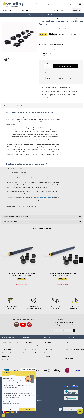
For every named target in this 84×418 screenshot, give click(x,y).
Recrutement (47, 356)
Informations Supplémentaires (16, 217)
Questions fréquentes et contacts (11, 342)
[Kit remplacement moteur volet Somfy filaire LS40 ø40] (21, 253)
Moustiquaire (7, 11)
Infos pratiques (6, 356)
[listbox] (61, 53)
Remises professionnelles (30, 352)
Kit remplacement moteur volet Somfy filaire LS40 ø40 (21, 274)
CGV (66, 342)
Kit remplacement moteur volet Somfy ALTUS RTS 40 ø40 (62, 274)
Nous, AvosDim (48, 342)
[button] (3, 415)
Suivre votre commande (8, 345)
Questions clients (11, 222)
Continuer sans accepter (28, 369)
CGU (66, 345)
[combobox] (45, 4)
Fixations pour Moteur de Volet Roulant (44, 18)
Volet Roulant (26, 11)
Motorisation (58, 11)
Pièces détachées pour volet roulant (23, 18)
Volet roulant (9, 18)
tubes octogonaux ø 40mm (43, 197)
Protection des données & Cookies (74, 349)
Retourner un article (7, 349)
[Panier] (80, 4)
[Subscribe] (74, 330)
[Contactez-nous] (70, 4)
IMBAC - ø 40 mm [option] (74, 50)
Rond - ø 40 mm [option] (60, 50)
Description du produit (13, 105)
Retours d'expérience (49, 349)
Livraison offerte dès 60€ (29, 349)
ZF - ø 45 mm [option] (46, 50)
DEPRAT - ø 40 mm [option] (47, 54)
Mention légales (69, 358)
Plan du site (5, 360)
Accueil (3, 18)
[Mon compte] (75, 4)
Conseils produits (6, 352)
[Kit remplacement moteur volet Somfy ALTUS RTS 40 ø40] (63, 253)
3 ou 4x (44, 15)
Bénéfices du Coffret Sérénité (31, 342)
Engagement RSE (49, 345)
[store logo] (13, 4)
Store (42, 11)
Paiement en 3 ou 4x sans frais (31, 345)
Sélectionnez (21, 284)
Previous (3, 260)
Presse (46, 352)
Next (81, 260)
